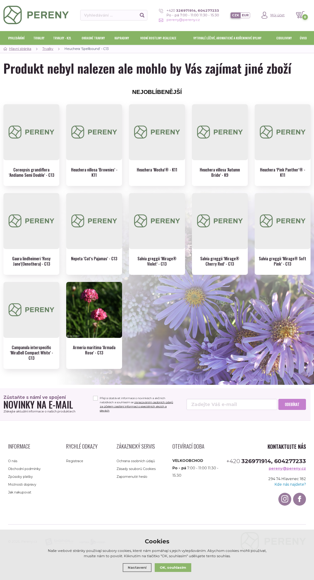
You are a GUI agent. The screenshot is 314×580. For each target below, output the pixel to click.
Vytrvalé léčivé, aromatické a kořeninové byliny (227, 37)
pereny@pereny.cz (183, 19)
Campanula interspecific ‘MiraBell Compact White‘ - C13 (31, 353)
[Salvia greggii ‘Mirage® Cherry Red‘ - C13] (220, 221)
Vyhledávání (16, 37)
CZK (235, 15)
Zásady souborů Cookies (136, 469)
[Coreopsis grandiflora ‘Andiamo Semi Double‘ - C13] (31, 132)
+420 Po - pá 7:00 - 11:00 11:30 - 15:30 (192, 12)
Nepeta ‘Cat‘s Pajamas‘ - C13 (94, 258)
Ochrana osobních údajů (136, 461)
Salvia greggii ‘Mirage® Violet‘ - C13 (157, 261)
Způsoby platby (20, 477)
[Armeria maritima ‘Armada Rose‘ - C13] (94, 310)
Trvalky (38, 37)
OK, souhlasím (173, 567)
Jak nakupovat (19, 492)
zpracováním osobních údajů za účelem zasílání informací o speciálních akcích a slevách (136, 406)
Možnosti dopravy (22, 484)
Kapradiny (121, 37)
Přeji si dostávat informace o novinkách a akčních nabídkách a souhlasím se (136, 404)
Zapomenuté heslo (132, 477)
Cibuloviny (284, 37)
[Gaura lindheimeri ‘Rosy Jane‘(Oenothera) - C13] (31, 221)
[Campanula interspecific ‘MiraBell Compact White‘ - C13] (31, 310)
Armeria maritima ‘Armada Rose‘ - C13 (94, 350)
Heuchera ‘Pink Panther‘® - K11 (282, 172)
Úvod (303, 37)
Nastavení (137, 567)
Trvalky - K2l (62, 37)
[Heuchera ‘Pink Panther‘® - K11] (283, 132)
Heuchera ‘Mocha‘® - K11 (157, 169)
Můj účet (277, 15)
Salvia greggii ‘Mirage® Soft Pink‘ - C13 (282, 261)
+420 (266, 461)
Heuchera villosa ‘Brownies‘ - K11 (94, 172)
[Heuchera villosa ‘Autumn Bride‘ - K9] (220, 132)
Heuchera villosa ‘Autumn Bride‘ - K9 (220, 172)
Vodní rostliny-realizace (158, 37)
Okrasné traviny (93, 37)
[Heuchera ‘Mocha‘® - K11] (157, 132)
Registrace (74, 461)
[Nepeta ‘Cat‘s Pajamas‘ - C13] (94, 221)
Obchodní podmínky (24, 469)
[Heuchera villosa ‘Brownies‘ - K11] (94, 132)
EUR (245, 15)
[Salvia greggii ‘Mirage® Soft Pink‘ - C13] (283, 221)
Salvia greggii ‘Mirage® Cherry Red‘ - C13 (219, 261)
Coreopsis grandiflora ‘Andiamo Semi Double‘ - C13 (31, 172)
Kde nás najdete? (290, 484)
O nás (12, 461)
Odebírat (292, 404)
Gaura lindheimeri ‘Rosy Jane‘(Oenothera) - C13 (31, 261)
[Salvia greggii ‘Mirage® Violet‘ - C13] (157, 221)
